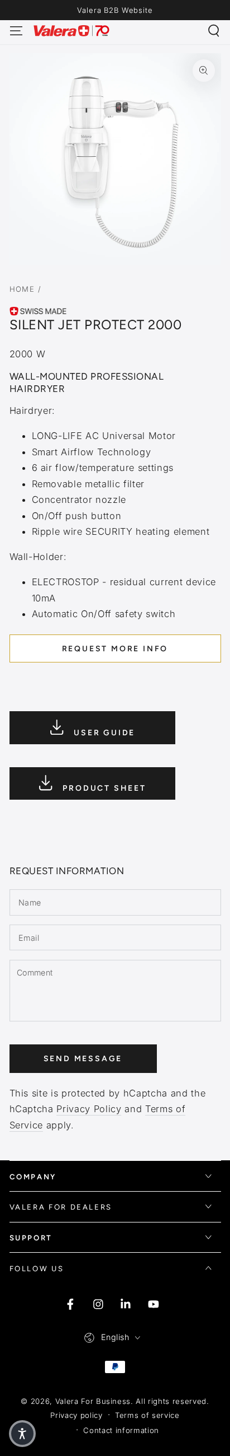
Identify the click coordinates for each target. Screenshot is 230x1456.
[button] (214, 30)
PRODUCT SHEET (103, 788)
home (22, 288)
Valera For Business (93, 1401)
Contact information (121, 1430)
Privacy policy (76, 1415)
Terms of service (147, 1415)
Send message (83, 1058)
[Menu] (16, 30)
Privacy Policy (88, 1108)
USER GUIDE (102, 732)
